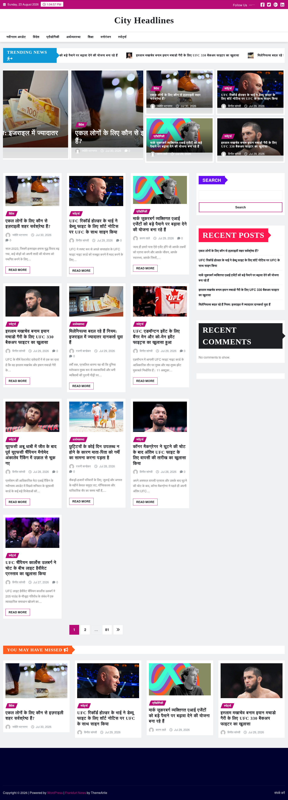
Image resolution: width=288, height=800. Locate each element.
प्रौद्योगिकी (52, 37)
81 (107, 629)
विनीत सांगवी (21, 150)
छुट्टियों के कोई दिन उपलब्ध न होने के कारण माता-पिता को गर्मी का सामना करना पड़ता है (94, 452)
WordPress (55, 792)
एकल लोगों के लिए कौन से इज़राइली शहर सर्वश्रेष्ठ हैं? (229, 250)
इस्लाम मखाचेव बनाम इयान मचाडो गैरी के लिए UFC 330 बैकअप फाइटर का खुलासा (29, 337)
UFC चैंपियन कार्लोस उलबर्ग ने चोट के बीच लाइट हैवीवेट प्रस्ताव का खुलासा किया (30, 568)
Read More (18, 270)
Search (212, 180)
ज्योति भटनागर (164, 106)
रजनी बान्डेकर (83, 351)
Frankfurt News (75, 792)
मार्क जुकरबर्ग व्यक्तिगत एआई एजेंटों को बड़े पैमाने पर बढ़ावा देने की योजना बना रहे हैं (160, 224)
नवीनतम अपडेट (16, 37)
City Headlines (144, 20)
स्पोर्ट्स (122, 37)
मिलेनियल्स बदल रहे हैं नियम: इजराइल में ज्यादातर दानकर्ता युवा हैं (96, 337)
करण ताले (162, 154)
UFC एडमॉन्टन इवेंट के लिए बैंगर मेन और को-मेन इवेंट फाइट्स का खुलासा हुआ (156, 337)
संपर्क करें (279, 792)
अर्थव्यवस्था (73, 37)
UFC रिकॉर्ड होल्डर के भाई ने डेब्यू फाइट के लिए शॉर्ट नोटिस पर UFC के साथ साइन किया (94, 226)
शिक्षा (91, 37)
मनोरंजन (106, 37)
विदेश (36, 37)
